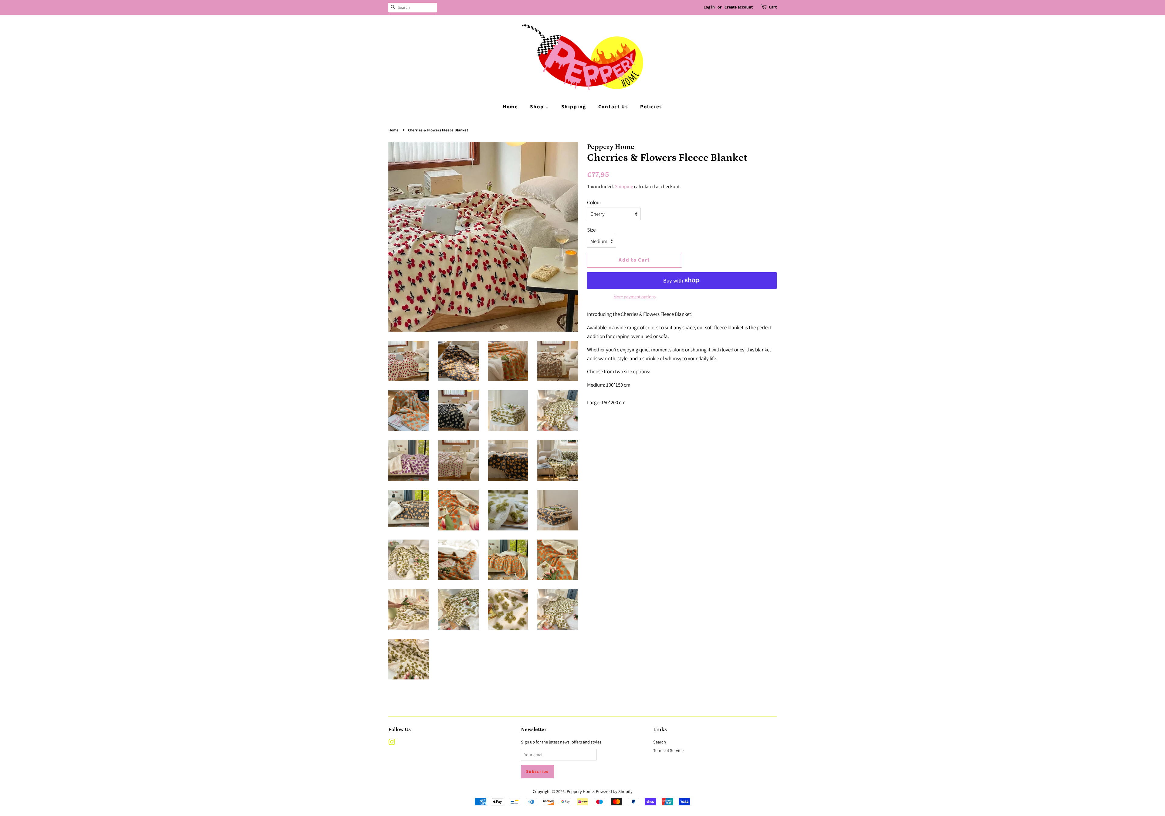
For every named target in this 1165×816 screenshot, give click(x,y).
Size (591, 229)
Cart (773, 7)
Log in (709, 7)
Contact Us (613, 106)
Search (659, 742)
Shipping (573, 106)
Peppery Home (580, 791)
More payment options (634, 297)
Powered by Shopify (614, 791)
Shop (537, 106)
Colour (594, 202)
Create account (738, 7)
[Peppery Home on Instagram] (391, 743)
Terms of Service (668, 750)
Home (510, 106)
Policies (651, 106)
